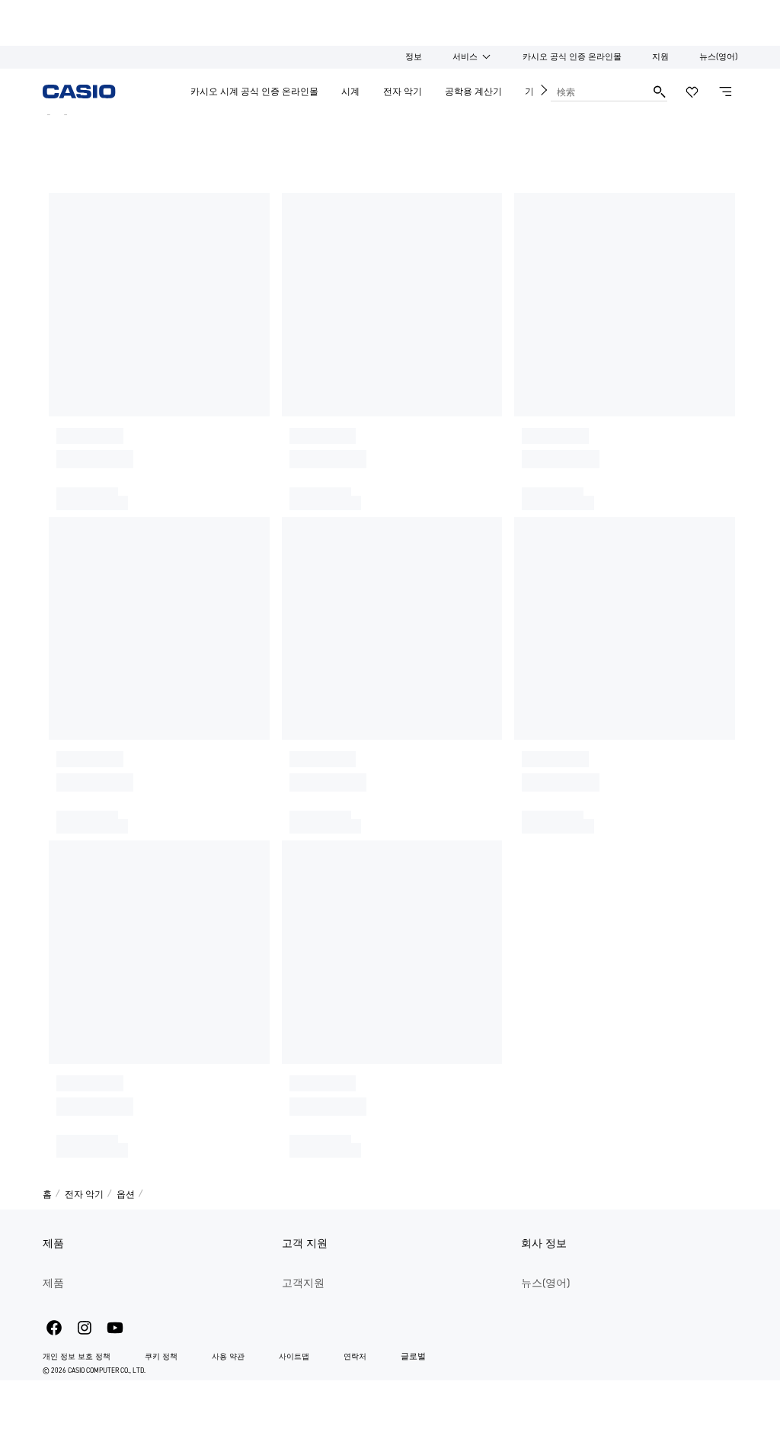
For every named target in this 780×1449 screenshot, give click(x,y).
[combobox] (598, 91)
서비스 (465, 57)
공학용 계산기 (473, 91)
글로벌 (413, 1356)
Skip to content (40, 11)
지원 (660, 57)
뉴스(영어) (718, 57)
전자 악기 (402, 91)
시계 (350, 91)
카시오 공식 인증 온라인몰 (572, 57)
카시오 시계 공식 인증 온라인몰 (254, 91)
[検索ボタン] (659, 91)
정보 (413, 57)
